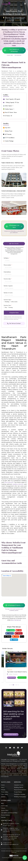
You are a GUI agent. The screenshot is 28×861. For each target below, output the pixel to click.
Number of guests (8, 285)
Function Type (7, 299)
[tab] (14, 243)
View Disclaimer (15, 620)
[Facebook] (14, 747)
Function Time (7, 305)
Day (6, 307)
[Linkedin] (18, 747)
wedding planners (18, 484)
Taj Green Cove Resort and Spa (13, 672)
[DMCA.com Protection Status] (14, 856)
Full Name (6, 258)
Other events (14, 301)
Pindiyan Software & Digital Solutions (17, 857)
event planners (9, 482)
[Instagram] (6, 747)
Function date (7, 279)
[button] (25, 3)
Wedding (7, 301)
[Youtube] (10, 747)
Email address (7, 272)
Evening (11, 307)
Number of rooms (8, 292)
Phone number (7, 265)
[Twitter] (21, 747)
